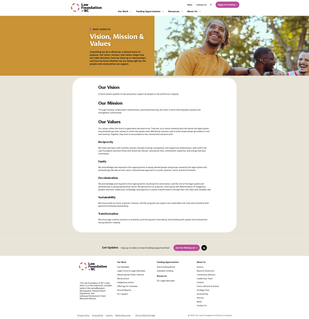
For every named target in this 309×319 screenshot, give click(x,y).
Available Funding (165, 270)
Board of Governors (205, 270)
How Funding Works (166, 267)
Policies (200, 297)
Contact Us (202, 305)
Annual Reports (124, 290)
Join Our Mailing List (185, 247)
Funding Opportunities (148, 11)
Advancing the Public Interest (130, 274)
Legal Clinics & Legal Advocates (131, 270)
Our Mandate (123, 267)
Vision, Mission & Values (208, 286)
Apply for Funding (226, 4)
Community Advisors (206, 274)
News (199, 301)
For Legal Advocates (166, 280)
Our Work (123, 11)
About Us (192, 11)
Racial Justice (123, 278)
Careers (200, 282)
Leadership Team (205, 278)
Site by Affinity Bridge (145, 315)
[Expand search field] (211, 5)
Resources (173, 11)
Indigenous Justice (125, 282)
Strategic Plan (203, 290)
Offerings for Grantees (127, 286)
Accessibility (202, 294)
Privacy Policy (83, 315)
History (200, 267)
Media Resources (123, 315)
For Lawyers (122, 294)
